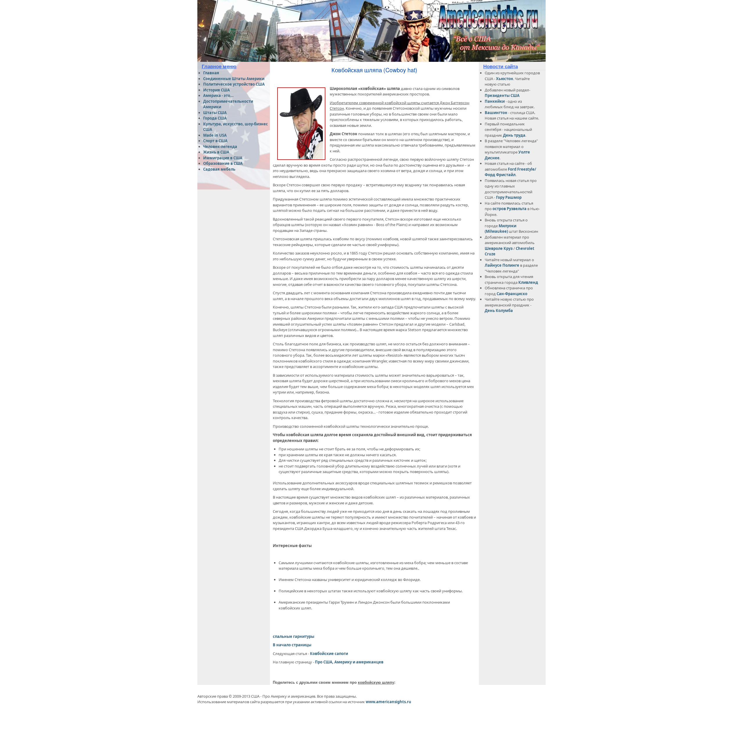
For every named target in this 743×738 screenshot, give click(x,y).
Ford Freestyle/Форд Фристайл (510, 172)
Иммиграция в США (222, 157)
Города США (215, 118)
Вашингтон (496, 112)
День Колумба (499, 310)
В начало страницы (292, 644)
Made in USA (215, 135)
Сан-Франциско (512, 293)
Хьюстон (504, 78)
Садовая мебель (219, 169)
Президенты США (502, 95)
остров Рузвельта (509, 208)
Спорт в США (215, 140)
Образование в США (223, 163)
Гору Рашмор (509, 197)
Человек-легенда (220, 146)
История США (216, 90)
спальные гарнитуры (293, 636)
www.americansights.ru (388, 701)
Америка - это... (218, 95)
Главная (211, 72)
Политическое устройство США (234, 84)
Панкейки (495, 101)
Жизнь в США (216, 152)
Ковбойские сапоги (329, 653)
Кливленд (528, 282)
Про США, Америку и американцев (349, 662)
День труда (514, 135)
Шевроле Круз (499, 248)
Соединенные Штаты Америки (233, 78)
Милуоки (507, 225)
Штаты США (215, 112)
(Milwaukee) (496, 231)
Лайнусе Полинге (502, 265)
